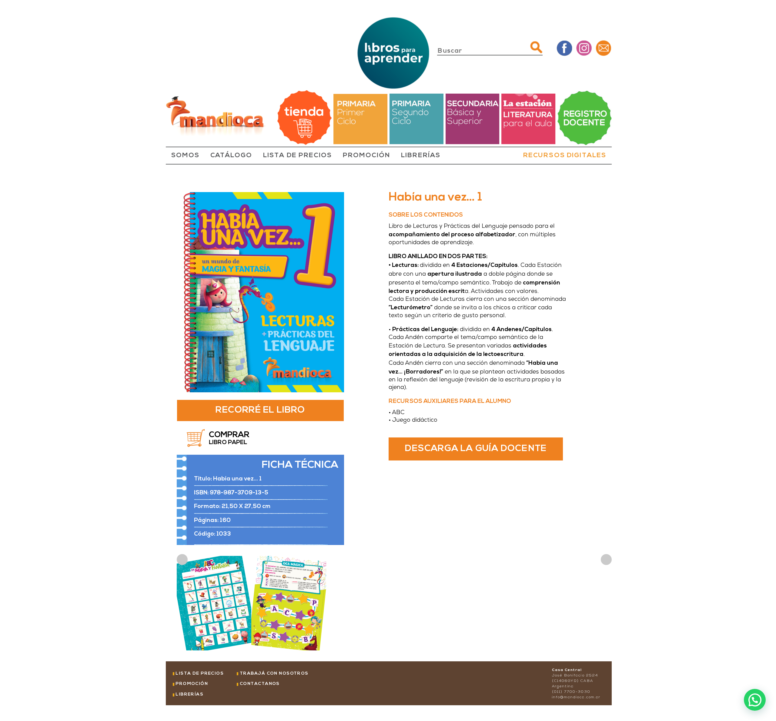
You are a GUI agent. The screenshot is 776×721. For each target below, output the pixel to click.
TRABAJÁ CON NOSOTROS (274, 673)
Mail (604, 47)
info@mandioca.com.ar (576, 697)
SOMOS (185, 156)
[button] (755, 700)
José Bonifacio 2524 (575, 675)
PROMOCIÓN (366, 156)
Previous (182, 559)
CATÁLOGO (231, 156)
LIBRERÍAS (420, 156)
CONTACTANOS (260, 684)
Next (606, 559)
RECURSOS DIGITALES (564, 156)
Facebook (565, 47)
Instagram (584, 47)
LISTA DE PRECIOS (297, 156)
